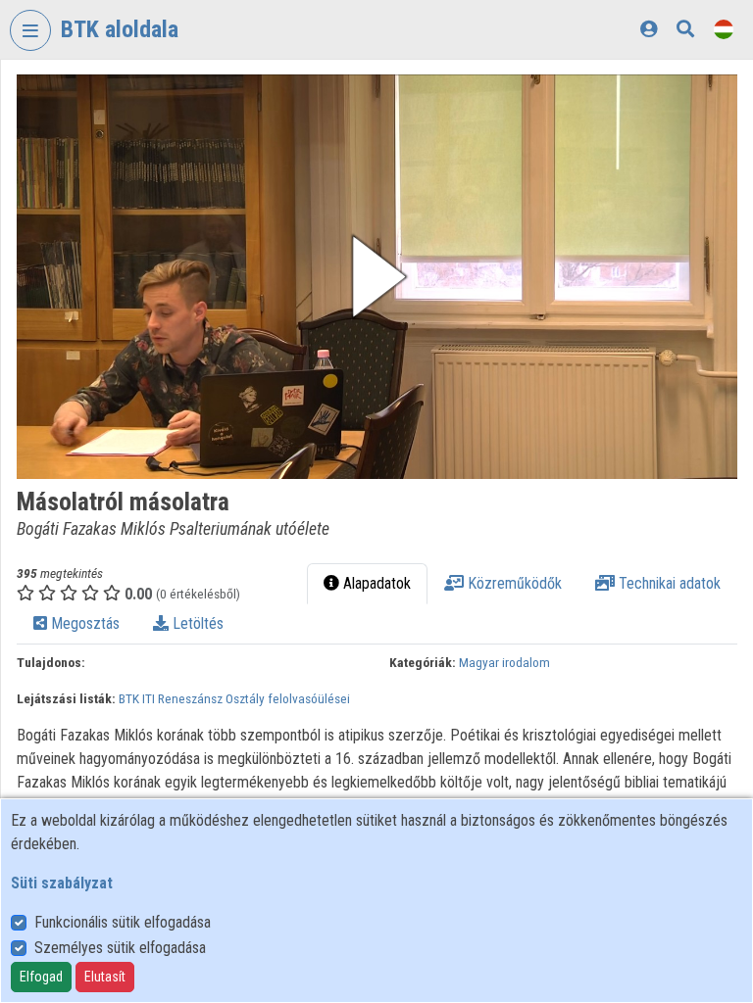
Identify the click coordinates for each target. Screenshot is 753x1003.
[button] (377, 276)
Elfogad (41, 976)
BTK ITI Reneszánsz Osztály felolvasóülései (234, 698)
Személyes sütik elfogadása (120, 947)
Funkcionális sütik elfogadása (122, 922)
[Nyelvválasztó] (723, 29)
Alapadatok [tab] (375, 583)
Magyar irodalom (504, 662)
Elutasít (105, 976)
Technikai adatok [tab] (668, 583)
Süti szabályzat (62, 883)
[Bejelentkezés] (648, 29)
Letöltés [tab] (196, 623)
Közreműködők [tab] (513, 583)
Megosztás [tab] (83, 623)
